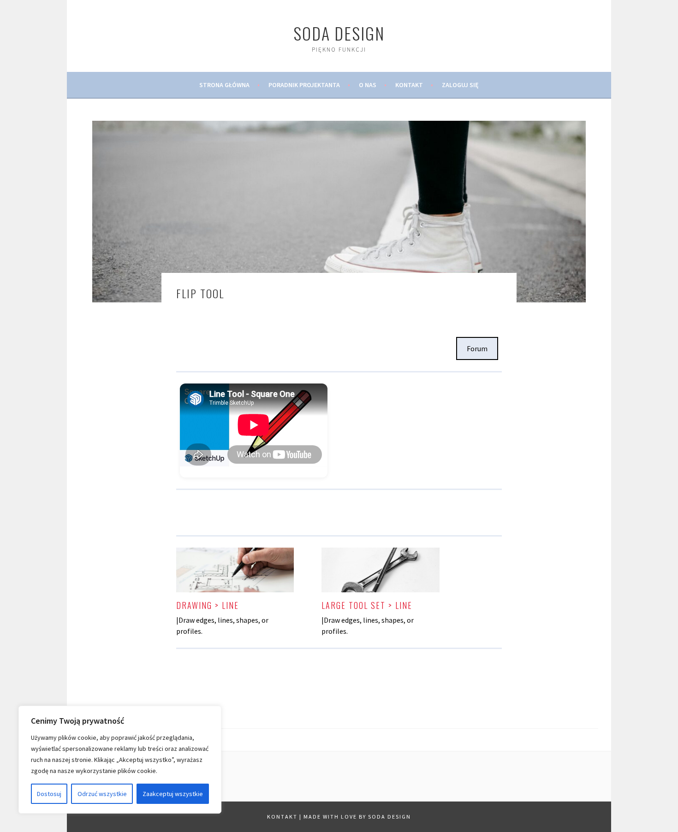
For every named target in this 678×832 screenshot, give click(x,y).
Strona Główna (224, 85)
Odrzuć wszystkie (102, 794)
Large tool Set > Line (366, 605)
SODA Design (339, 33)
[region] (119, 760)
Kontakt (409, 85)
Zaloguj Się (460, 85)
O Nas (367, 85)
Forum (477, 348)
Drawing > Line (207, 605)
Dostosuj (49, 794)
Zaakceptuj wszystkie (173, 794)
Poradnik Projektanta (304, 85)
